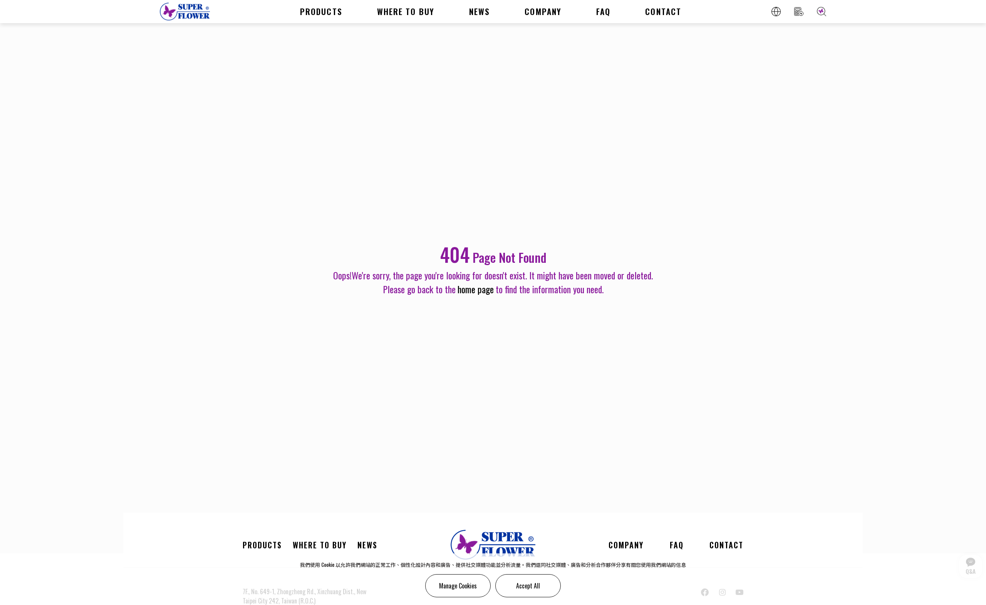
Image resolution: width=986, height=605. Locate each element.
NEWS (479, 11)
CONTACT (663, 11)
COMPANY (543, 11)
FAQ (603, 11)
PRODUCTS (321, 11)
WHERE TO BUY (405, 11)
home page (476, 289)
